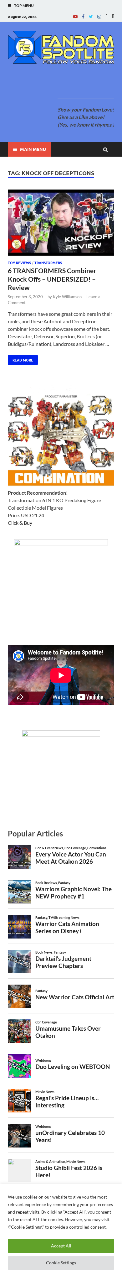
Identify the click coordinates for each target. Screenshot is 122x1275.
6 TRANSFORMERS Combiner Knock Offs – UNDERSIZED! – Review (52, 279)
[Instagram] (99, 16)
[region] (61, 1229)
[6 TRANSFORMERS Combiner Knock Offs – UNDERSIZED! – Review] (61, 223)
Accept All (61, 1245)
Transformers (48, 262)
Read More (20, 358)
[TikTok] (113, 16)
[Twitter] (90, 16)
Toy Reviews (19, 262)
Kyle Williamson (67, 296)
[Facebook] (83, 16)
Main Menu (33, 149)
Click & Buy (20, 523)
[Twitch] (106, 16)
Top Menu (24, 5)
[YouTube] (75, 16)
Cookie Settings (61, 1262)
